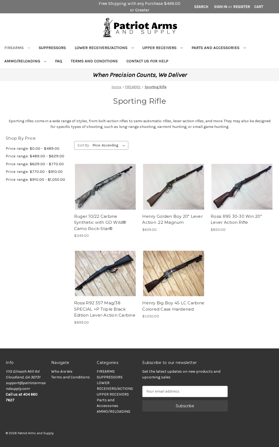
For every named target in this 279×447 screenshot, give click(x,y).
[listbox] (110, 145)
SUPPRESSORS (52, 47)
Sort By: (83, 145)
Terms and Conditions (94, 61)
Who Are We (61, 371)
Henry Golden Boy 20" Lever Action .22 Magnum (172, 219)
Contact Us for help (147, 61)
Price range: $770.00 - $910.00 (34, 171)
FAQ (58, 61)
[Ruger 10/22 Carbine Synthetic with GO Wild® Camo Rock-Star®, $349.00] (105, 186)
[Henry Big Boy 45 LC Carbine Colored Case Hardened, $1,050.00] (173, 273)
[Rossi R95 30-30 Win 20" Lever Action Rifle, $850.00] (241, 186)
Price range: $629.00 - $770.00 (35, 163)
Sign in (220, 6)
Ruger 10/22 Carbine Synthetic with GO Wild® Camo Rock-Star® (100, 222)
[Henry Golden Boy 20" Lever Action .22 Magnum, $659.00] (173, 186)
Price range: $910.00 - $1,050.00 (35, 179)
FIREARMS (14, 47)
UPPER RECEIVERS (160, 47)
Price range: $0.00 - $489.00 (32, 148)
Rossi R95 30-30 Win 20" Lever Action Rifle (236, 219)
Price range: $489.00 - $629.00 (35, 156)
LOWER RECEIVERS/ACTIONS (102, 47)
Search (201, 6)
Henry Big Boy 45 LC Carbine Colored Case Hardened (173, 306)
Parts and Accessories (216, 47)
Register (241, 6)
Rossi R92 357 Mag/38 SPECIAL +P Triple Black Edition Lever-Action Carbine (104, 309)
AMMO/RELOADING (22, 61)
